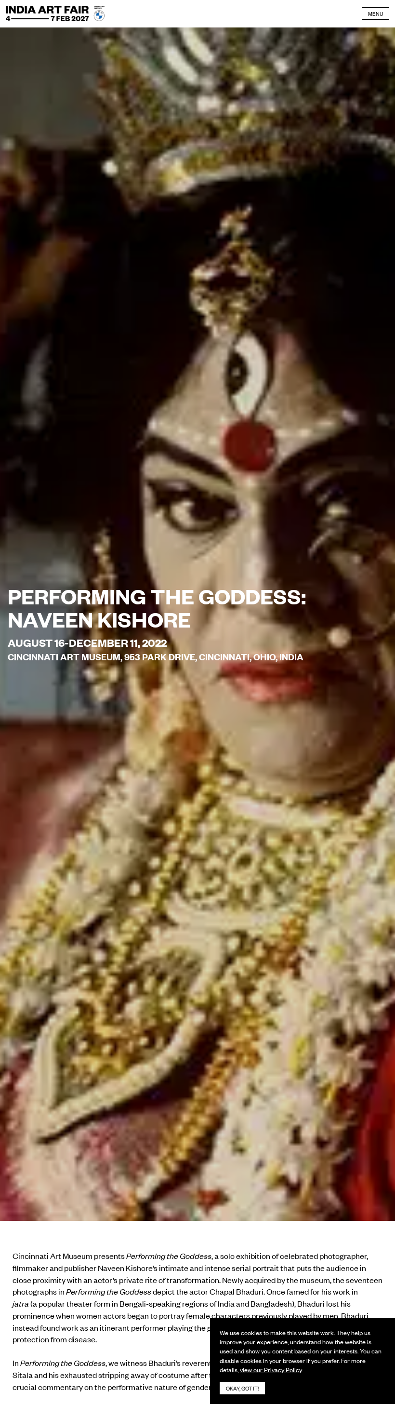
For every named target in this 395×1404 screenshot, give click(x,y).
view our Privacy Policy (271, 1369)
